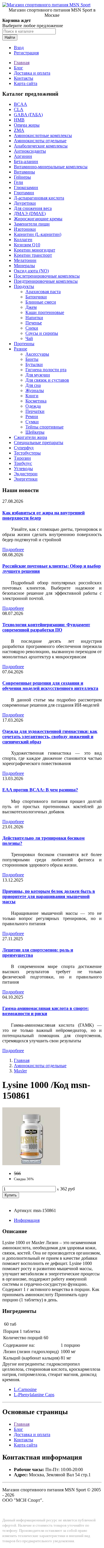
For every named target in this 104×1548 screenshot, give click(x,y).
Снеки (31, 328)
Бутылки (34, 364)
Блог (18, 67)
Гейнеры (22, 177)
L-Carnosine (25, 1389)
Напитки (34, 317)
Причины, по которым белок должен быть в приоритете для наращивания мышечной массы (48, 896)
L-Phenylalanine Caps (34, 1394)
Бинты (31, 359)
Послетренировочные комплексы (47, 276)
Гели (18, 182)
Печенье (33, 322)
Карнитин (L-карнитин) (37, 234)
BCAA (20, 104)
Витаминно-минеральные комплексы (51, 166)
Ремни (31, 416)
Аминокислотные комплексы (43, 135)
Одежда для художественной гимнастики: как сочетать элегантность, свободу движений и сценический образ (49, 736)
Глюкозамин (26, 187)
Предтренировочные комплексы (46, 281)
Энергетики (26, 478)
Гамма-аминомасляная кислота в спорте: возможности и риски (45, 1011)
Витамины (24, 171)
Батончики (36, 296)
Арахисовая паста (43, 291)
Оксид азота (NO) (31, 270)
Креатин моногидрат (34, 249)
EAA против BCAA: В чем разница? (40, 789)
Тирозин (22, 458)
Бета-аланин (26, 161)
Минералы (24, 265)
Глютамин (24, 192)
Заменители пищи (32, 223)
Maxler (20, 1070)
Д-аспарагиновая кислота (39, 197)
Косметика (36, 400)
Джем (31, 307)
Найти (10, 37)
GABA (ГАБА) (28, 114)
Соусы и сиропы (41, 333)
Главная (21, 62)
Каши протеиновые (44, 312)
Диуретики (25, 203)
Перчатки (34, 411)
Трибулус (23, 463)
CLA (18, 109)
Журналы (34, 390)
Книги (31, 395)
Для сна (33, 385)
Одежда (33, 406)
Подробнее (13, 549)
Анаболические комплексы (41, 145)
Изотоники (25, 229)
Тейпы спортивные (44, 426)
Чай (29, 338)
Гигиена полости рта (45, 369)
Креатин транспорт (33, 255)
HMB (19, 119)
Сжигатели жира (30, 437)
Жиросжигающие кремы (38, 218)
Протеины (24, 343)
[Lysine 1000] (31, 1163)
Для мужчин (37, 374)
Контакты (23, 78)
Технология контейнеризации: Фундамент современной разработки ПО (46, 627)
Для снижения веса (33, 208)
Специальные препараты (38, 442)
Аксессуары (37, 354)
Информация (27, 1220)
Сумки (32, 421)
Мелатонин (25, 260)
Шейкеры (34, 432)
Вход (19, 47)
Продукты (24, 286)
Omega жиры (27, 125)
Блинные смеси (40, 302)
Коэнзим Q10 (27, 244)
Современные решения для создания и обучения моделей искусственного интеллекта (50, 686)
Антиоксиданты (30, 151)
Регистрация (26, 52)
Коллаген (23, 239)
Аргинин (23, 156)
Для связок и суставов (47, 380)
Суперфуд (24, 447)
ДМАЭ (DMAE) (30, 213)
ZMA (19, 130)
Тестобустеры (27, 452)
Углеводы (23, 468)
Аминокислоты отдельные (40, 140)
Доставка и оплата (32, 73)
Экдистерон (26, 473)
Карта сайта (25, 83)
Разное (20, 348)
